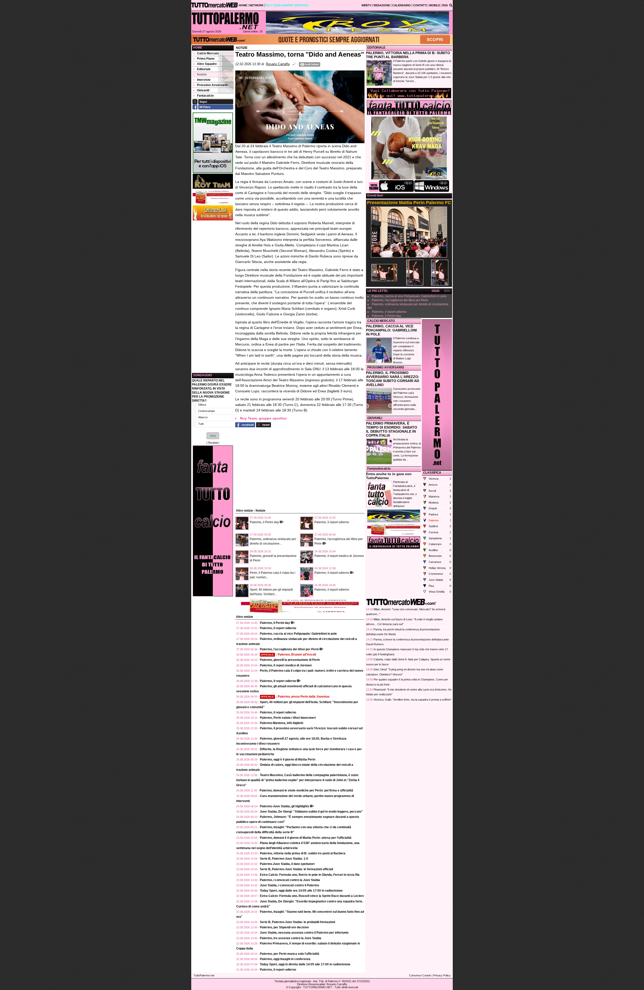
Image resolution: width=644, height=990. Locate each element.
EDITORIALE (376, 47)
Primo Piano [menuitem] (205, 58)
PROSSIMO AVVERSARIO (385, 367)
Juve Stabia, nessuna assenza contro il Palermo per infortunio (304, 932)
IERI (447, 291)
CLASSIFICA (432, 472)
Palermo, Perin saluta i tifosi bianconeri (288, 717)
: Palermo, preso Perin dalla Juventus (295, 696)
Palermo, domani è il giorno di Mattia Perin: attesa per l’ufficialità (305, 838)
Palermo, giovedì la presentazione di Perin (290, 660)
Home (197, 47)
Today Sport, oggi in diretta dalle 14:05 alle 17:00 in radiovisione (305, 964)
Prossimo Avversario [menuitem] (212, 85)
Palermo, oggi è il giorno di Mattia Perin (287, 759)
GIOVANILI (374, 418)
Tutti (201, 423)
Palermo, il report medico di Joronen (339, 556)
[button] (213, 435)
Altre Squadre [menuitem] (207, 64)
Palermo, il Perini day (264, 522)
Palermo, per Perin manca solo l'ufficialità (289, 954)
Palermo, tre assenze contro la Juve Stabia (290, 938)
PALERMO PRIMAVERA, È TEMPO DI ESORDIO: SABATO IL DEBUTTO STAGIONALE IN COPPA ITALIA (391, 429)
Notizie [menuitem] (202, 74)
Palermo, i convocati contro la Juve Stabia (290, 880)
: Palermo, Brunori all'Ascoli (288, 654)
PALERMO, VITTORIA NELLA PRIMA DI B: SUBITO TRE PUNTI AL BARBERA (408, 55)
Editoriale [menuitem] (204, 69)
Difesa (202, 404)
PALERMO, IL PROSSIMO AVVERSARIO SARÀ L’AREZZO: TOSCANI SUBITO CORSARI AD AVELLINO (392, 379)
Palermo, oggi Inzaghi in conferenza (285, 959)
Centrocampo (206, 410)
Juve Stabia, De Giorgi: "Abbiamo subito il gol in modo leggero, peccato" (311, 811)
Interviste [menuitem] (204, 80)
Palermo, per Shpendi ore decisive (284, 927)
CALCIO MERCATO (381, 321)
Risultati (213, 442)
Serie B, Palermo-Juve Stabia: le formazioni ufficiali (296, 869)
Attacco (203, 417)
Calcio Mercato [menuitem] (208, 53)
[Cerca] (450, 5)
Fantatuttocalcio (378, 468)
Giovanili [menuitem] (203, 90)
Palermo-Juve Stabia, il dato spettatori (287, 864)
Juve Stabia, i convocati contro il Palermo (289, 885)
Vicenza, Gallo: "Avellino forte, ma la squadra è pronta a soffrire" (413, 699)
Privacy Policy (442, 975)
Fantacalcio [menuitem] (205, 95)
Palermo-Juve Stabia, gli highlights (284, 806)
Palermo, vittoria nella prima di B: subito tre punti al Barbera (302, 853)
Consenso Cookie (420, 975)
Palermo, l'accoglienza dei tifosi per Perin (289, 649)
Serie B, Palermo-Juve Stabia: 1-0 (284, 858)
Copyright (295, 987)
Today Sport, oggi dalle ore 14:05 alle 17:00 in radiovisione (301, 890)
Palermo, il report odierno (331, 522)
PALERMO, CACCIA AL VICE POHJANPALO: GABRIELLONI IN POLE (391, 330)
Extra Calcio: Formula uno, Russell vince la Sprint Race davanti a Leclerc (312, 896)
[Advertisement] (213, 296)
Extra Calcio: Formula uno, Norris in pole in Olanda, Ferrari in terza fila (309, 875)
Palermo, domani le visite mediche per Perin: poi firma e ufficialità (306, 790)
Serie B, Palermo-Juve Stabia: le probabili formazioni (297, 922)
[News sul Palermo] (225, 20)
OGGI (435, 291)
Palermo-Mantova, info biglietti (281, 723)
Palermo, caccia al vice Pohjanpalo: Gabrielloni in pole (298, 633)
